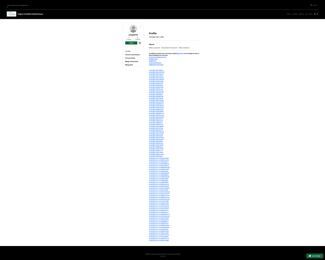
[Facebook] (317, 14)
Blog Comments (131, 61)
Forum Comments (132, 55)
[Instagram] (315, 14)
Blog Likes (129, 65)
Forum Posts (130, 58)
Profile (128, 51)
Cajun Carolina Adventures (30, 14)
